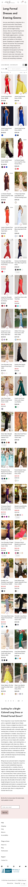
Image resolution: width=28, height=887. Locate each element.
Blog (2, 847)
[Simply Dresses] (9, 2)
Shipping (3, 826)
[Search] (18, 2)
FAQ (2, 829)
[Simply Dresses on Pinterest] (14, 866)
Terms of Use (10, 883)
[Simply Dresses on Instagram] (8, 866)
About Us (3, 844)
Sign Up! (4, 812)
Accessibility (4, 835)
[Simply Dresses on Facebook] (2, 866)
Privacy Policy (18, 883)
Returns (3, 832)
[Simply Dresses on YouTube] (26, 866)
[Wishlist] (22, 2)
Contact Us (4, 860)
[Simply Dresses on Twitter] (20, 866)
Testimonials (4, 850)
